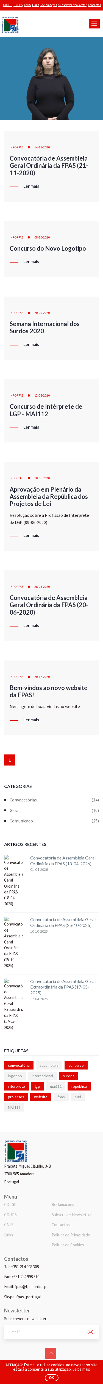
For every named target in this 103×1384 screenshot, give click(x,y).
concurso (76, 1065)
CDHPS (18, 5)
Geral (54, 810)
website (41, 1096)
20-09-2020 (42, 313)
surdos (68, 1075)
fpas (61, 1096)
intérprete (16, 1086)
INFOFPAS (16, 147)
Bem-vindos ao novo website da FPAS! (49, 691)
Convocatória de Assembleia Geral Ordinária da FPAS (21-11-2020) (49, 165)
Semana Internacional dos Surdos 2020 (45, 327)
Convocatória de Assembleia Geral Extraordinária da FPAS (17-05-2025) (63, 987)
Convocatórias (54, 800)
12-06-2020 (42, 395)
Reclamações (48, 5)
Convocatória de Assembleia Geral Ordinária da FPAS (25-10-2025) (63, 922)
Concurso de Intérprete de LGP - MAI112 (46, 410)
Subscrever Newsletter (72, 5)
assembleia (49, 1065)
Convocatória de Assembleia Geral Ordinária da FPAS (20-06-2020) (49, 605)
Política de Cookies (68, 1244)
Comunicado (54, 821)
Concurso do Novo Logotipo (48, 248)
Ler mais (31, 186)
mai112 (56, 1086)
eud (78, 1096)
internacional (42, 1075)
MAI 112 (14, 1107)
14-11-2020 (42, 147)
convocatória (19, 1065)
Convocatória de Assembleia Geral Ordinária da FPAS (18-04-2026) (63, 860)
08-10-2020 (42, 237)
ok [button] (51, 1377)
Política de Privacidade (71, 1235)
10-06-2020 (42, 478)
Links (35, 5)
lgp (37, 1086)
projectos (16, 1096)
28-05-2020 (42, 586)
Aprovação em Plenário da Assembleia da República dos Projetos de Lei (49, 497)
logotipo (15, 1075)
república (79, 1086)
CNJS (27, 5)
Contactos (94, 5)
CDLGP (7, 5)
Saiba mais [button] (81, 1369)
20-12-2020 (42, 677)
